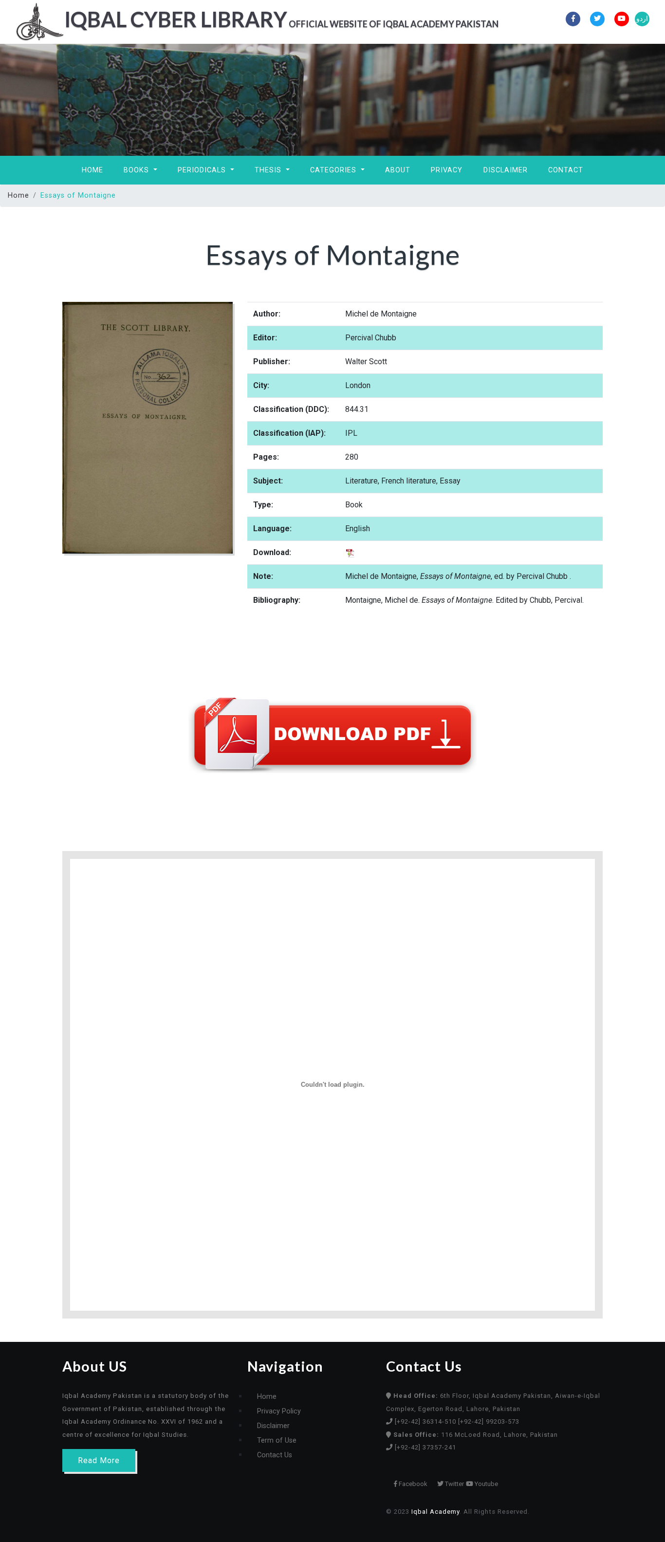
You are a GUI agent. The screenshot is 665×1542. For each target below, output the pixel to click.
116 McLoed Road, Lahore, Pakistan (475, 1434)
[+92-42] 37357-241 (425, 1447)
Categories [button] (334, 170)
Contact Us (274, 1455)
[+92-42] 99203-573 (488, 1421)
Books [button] (137, 170)
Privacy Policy (279, 1411)
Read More (99, 1460)
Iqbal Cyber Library (257, 19)
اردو (642, 19)
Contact (565, 170)
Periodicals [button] (203, 170)
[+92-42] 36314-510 (426, 1421)
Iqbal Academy (435, 1511)
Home (92, 170)
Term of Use (276, 1440)
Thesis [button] (269, 170)
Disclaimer (505, 170)
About (397, 170)
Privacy (446, 170)
